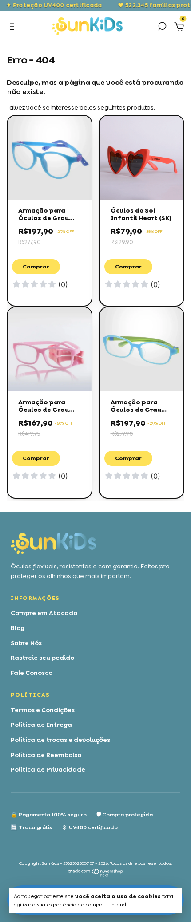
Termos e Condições (43, 710)
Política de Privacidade (48, 769)
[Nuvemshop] (95, 875)
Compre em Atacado (44, 613)
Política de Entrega (41, 725)
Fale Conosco (31, 673)
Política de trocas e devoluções (60, 740)
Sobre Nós (26, 643)
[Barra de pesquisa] (162, 27)
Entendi (117, 904)
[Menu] (13, 27)
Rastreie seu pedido (42, 658)
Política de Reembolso (46, 755)
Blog (17, 628)
